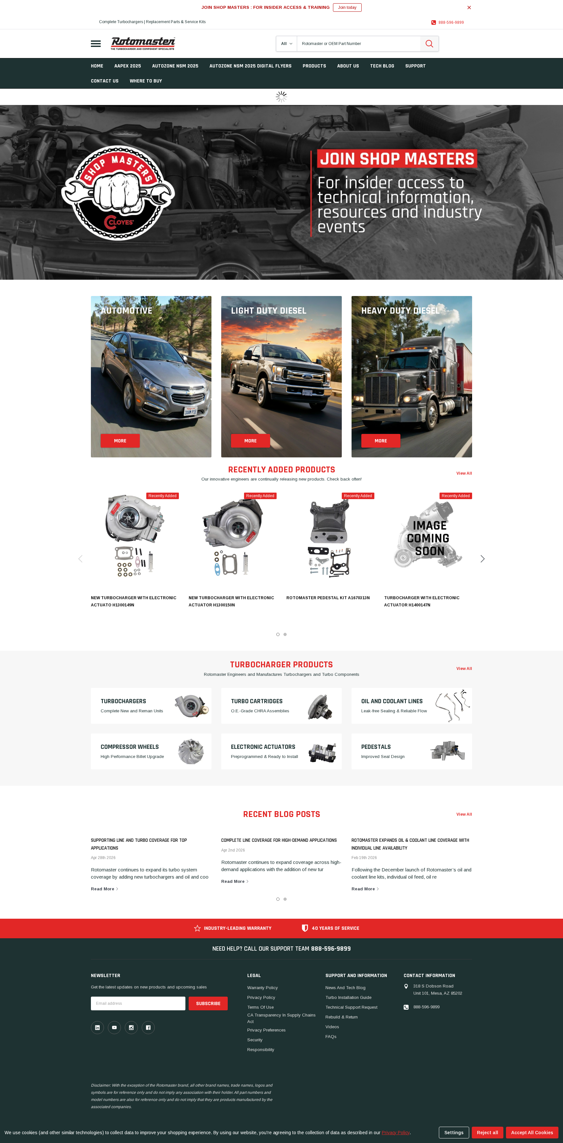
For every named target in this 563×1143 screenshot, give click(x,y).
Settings (454, 1132)
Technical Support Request (351, 1007)
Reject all (487, 1132)
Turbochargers (123, 701)
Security (255, 1039)
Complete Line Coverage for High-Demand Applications (279, 840)
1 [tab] (278, 899)
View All (464, 814)
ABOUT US (348, 66)
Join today (347, 7)
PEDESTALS (376, 746)
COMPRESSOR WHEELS (130, 746)
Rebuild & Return (341, 1017)
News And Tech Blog (345, 987)
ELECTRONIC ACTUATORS (263, 746)
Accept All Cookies (532, 1132)
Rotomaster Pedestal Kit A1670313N (328, 598)
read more (103, 888)
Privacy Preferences (266, 1030)
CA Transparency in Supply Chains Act (281, 1018)
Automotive (126, 311)
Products (314, 66)
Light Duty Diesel (269, 311)
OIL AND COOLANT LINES (392, 701)
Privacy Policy (261, 997)
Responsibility (260, 1049)
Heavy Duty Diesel (400, 311)
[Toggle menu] (96, 44)
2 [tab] (285, 899)
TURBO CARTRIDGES (257, 701)
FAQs (331, 1036)
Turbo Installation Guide (348, 997)
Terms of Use (260, 1007)
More (120, 441)
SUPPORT (415, 66)
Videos (332, 1026)
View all (464, 473)
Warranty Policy (262, 987)
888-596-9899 (451, 22)
